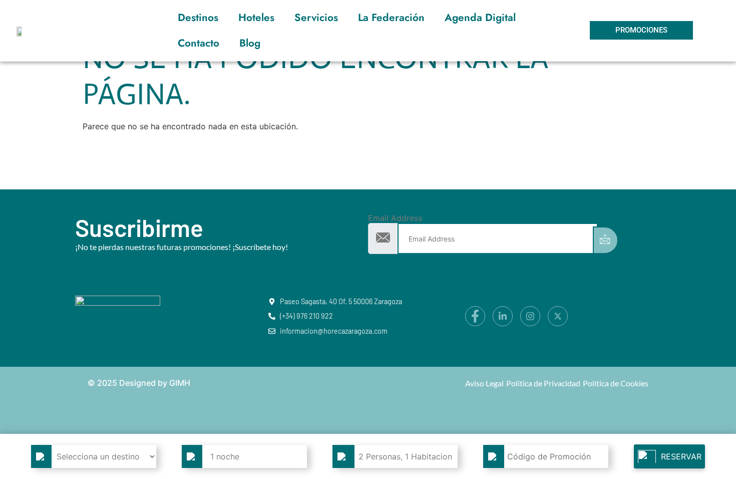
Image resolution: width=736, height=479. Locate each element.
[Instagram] (530, 316)
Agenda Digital (480, 17)
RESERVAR (681, 456)
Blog (249, 43)
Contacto (198, 43)
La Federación (391, 17)
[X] (558, 316)
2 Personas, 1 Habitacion (405, 456)
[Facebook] (475, 316)
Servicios (316, 17)
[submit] (605, 240)
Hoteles (256, 17)
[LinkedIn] (503, 316)
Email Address (395, 218)
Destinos (198, 17)
